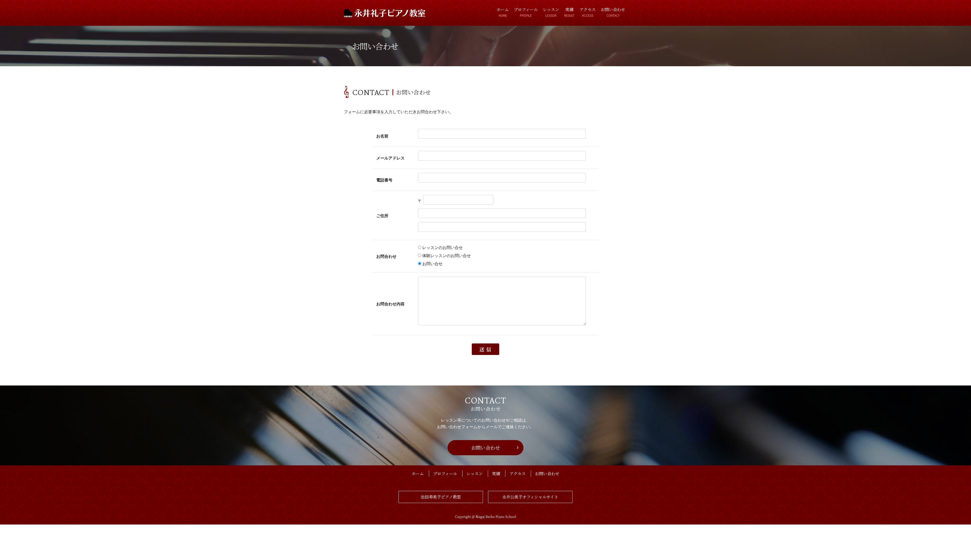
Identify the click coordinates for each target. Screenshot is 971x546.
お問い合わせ (613, 12)
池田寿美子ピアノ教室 (441, 497)
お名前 (382, 136)
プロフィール (526, 12)
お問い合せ (432, 263)
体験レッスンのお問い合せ (446, 255)
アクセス (588, 12)
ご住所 (382, 215)
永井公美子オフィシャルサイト (530, 497)
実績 (569, 12)
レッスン (551, 12)
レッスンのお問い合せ (442, 247)
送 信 (485, 349)
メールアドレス (390, 158)
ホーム (503, 12)
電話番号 (384, 180)
